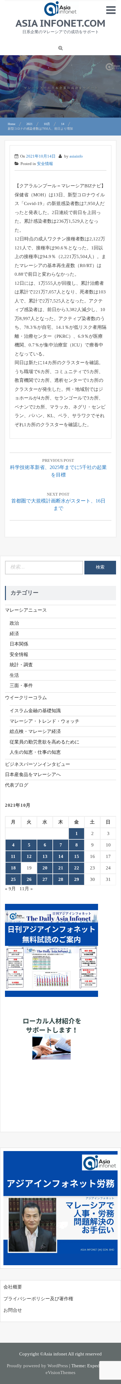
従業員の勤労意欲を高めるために (44, 741)
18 (13, 867)
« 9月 (10, 888)
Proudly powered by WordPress (37, 1365)
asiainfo (76, 156)
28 (60, 879)
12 (29, 856)
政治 (14, 623)
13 (45, 856)
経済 (14, 633)
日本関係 (19, 643)
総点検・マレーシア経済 (35, 731)
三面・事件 (21, 685)
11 (13, 856)
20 (45, 867)
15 (76, 856)
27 (45, 879)
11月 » (26, 888)
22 (76, 867)
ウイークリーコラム (26, 697)
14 (60, 856)
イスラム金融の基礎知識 (35, 710)
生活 (14, 675)
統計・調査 (21, 664)
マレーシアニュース (26, 610)
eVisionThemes (60, 1372)
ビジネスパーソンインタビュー (37, 764)
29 (76, 879)
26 (29, 879)
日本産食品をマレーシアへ (33, 774)
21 (60, 867)
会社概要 (12, 1286)
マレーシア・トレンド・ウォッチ (44, 721)
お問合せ (12, 1310)
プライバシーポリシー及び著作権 (38, 1298)
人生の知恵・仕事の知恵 (35, 752)
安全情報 (45, 163)
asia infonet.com (60, 22)
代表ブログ (16, 785)
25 (13, 879)
